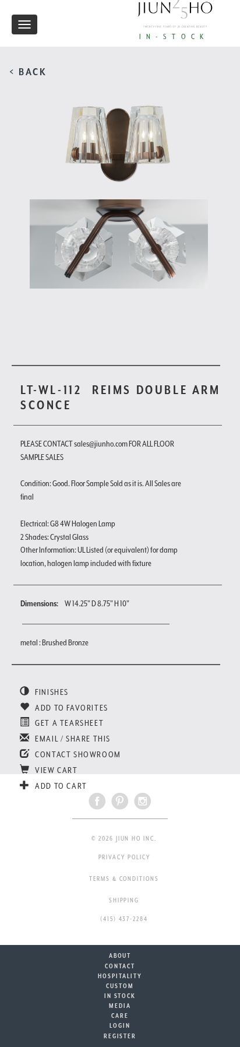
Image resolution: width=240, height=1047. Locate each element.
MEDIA (120, 1005)
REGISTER (120, 1035)
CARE (120, 1015)
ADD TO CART (60, 785)
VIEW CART (55, 770)
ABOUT (120, 955)
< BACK (28, 72)
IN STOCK (120, 995)
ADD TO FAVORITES (70, 707)
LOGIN (120, 1025)
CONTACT (120, 965)
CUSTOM (120, 985)
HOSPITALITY (120, 975)
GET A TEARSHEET (68, 723)
